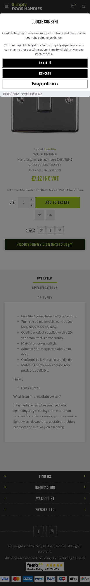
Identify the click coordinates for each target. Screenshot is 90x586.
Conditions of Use (32, 93)
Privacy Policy (11, 93)
